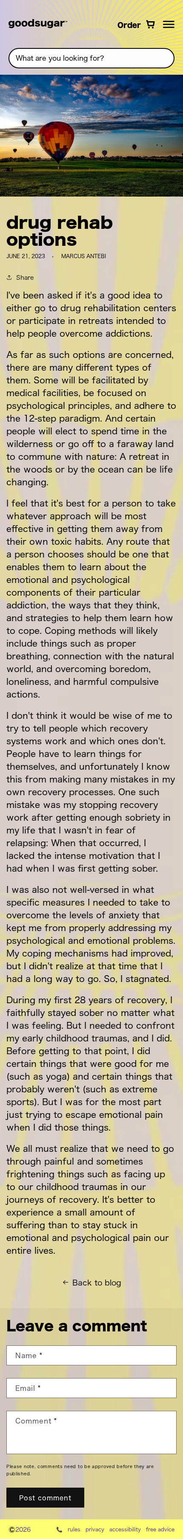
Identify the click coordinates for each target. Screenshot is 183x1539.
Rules (74, 1529)
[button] (168, 24)
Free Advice (160, 1529)
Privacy (95, 1529)
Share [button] (25, 277)
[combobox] (91, 58)
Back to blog (96, 1282)
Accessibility (125, 1529)
